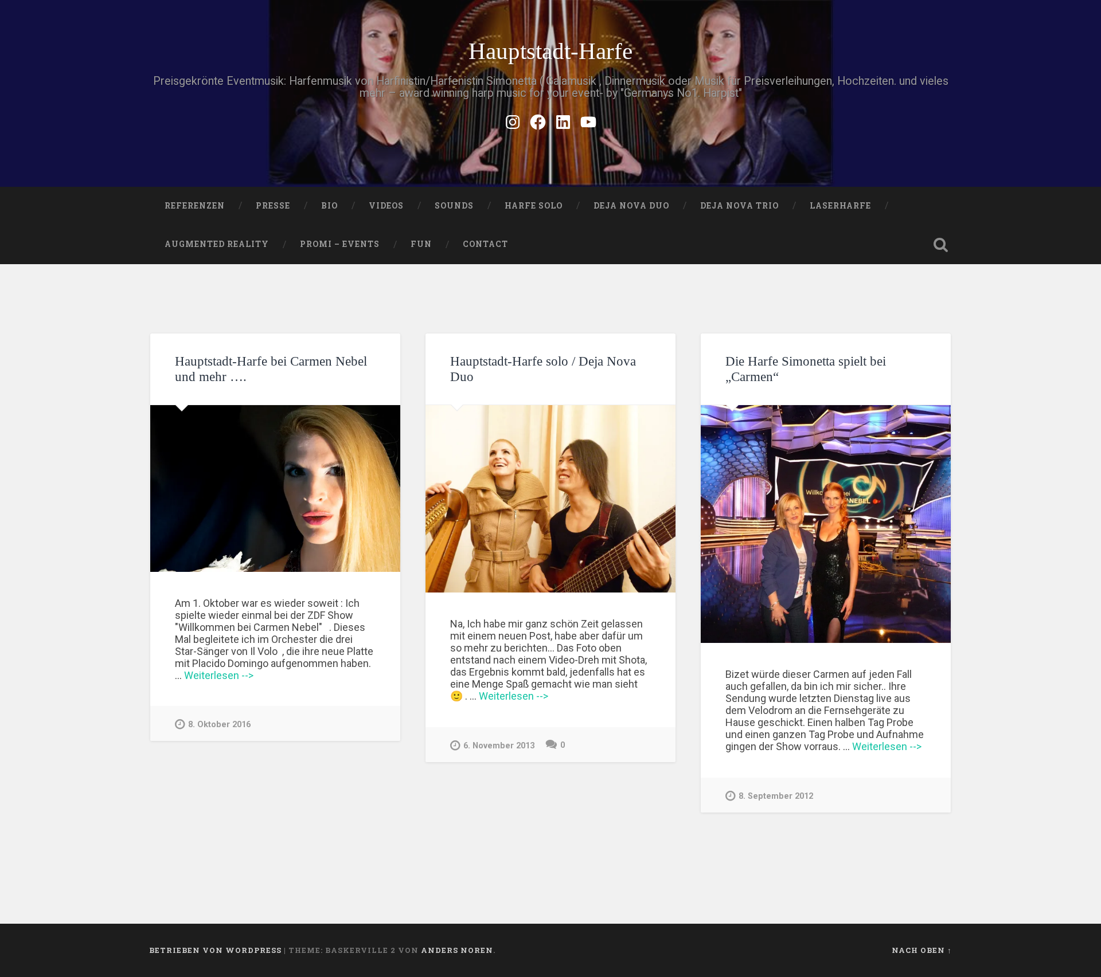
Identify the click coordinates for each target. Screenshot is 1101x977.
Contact (485, 244)
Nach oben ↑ (922, 950)
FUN (421, 244)
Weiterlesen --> (218, 675)
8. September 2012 (776, 796)
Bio (329, 206)
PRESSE (273, 206)
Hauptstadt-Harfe (550, 51)
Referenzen (195, 206)
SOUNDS (454, 206)
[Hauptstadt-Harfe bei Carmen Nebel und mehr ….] (275, 488)
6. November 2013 (498, 746)
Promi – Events (340, 244)
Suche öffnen (940, 244)
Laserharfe (840, 206)
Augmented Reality (217, 244)
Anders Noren (457, 950)
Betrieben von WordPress (215, 950)
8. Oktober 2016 (219, 724)
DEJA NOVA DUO (631, 206)
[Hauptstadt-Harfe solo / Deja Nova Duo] (550, 499)
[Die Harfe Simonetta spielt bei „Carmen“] (826, 524)
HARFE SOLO (534, 206)
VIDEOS (386, 206)
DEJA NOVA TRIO (739, 206)
